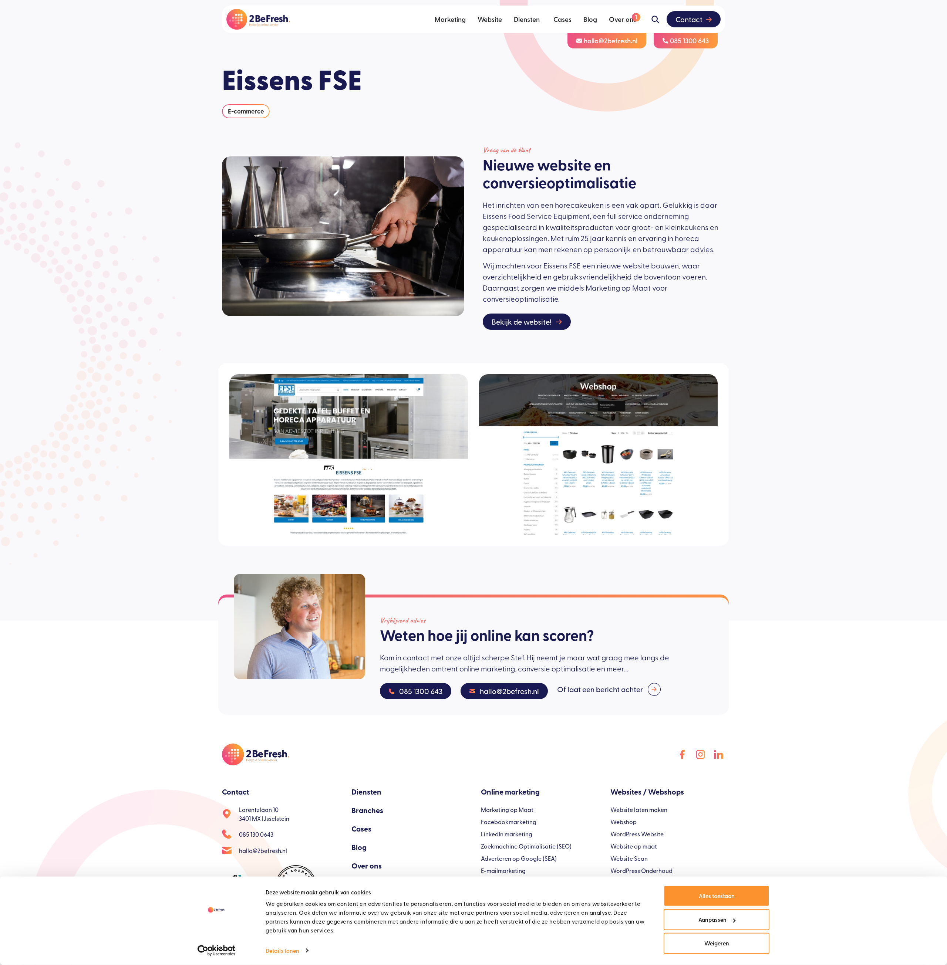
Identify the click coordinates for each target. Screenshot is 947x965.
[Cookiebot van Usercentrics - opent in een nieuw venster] (216, 950)
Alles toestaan (717, 896)
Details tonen (282, 950)
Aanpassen (712, 919)
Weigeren (716, 943)
